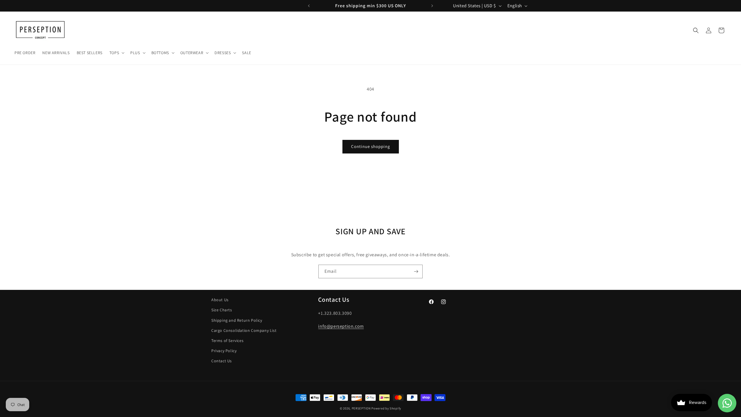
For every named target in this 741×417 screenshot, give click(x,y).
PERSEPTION (361, 408)
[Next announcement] (432, 5)
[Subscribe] (416, 271)
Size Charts (221, 309)
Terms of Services (227, 340)
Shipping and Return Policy (236, 320)
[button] (116, 53)
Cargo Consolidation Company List (243, 330)
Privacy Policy (223, 350)
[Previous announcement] (308, 5)
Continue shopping (370, 146)
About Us (220, 299)
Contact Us (221, 360)
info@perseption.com (341, 326)
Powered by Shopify (386, 408)
